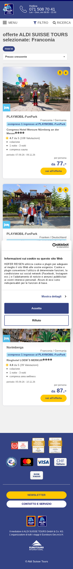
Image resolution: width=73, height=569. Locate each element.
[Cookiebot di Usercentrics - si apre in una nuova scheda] (52, 245)
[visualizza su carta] (60, 72)
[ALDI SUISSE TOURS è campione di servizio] (38, 445)
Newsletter (36, 494)
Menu (12, 22)
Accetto (36, 308)
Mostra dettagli (52, 296)
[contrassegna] (65, 72)
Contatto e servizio (36, 503)
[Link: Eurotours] (36, 545)
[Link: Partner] (31, 520)
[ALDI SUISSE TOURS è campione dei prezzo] (55, 445)
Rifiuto (36, 320)
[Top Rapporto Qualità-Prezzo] (19, 445)
